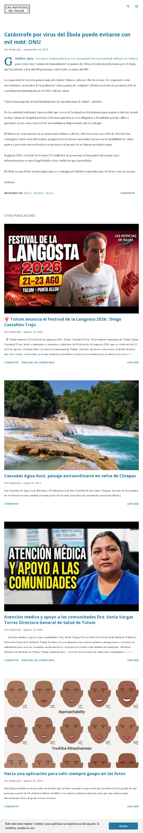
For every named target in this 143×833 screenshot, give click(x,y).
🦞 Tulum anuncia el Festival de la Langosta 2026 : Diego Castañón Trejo (62, 321)
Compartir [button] (127, 193)
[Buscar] (128, 6)
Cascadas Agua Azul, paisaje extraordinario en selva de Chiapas (70, 476)
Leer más (133, 362)
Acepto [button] (123, 826)
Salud (50, 193)
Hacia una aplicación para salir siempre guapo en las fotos (64, 773)
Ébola (28, 193)
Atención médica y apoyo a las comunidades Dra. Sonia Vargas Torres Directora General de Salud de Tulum (68, 619)
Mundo (39, 193)
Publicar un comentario (38, 362)
